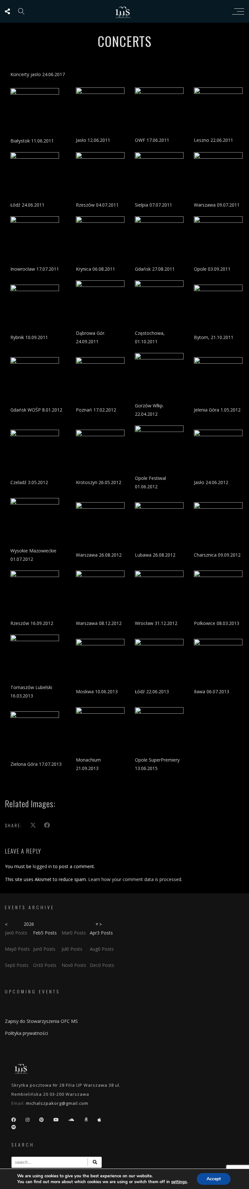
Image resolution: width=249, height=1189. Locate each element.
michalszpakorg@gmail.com (57, 1103)
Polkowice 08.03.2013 (216, 623)
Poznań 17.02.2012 (96, 410)
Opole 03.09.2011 (212, 269)
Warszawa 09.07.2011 (217, 205)
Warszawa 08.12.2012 (99, 623)
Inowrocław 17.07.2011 (34, 269)
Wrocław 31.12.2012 (156, 623)
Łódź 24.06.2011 (27, 205)
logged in (42, 866)
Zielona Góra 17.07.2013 (36, 764)
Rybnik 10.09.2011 (29, 337)
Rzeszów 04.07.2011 (97, 205)
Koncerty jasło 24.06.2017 (37, 74)
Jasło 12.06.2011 (93, 140)
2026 (29, 924)
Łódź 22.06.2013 (152, 691)
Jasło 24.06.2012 (211, 482)
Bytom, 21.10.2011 (213, 337)
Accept (214, 1179)
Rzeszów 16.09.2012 (31, 623)
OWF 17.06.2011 (152, 140)
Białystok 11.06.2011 (32, 141)
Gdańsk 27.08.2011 (155, 269)
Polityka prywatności (26, 1033)
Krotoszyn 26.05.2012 (98, 482)
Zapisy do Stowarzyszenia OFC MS (41, 1021)
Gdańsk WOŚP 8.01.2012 (36, 410)
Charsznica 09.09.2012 (217, 555)
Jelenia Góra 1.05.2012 (217, 410)
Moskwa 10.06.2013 (97, 691)
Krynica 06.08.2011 (95, 269)
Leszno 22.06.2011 (213, 140)
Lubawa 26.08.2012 (155, 555)
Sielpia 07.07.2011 (153, 205)
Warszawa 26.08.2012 (99, 555)
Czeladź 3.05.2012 (29, 482)
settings (179, 1182)
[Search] (95, 1162)
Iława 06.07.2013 (211, 691)
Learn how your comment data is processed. (135, 879)
